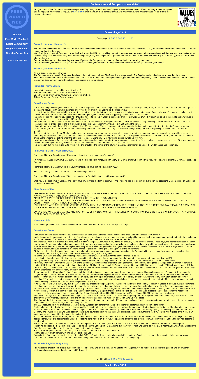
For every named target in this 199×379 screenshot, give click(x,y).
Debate (17, 34)
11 (127, 38)
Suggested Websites (17, 48)
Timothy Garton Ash (17, 53)
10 (124, 38)
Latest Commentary (17, 44)
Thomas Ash (22, 60)
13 (132, 38)
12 (129, 38)
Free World (78, 12)
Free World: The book (17, 39)
